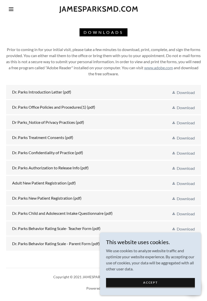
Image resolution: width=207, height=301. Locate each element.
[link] (98, 10)
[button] (11, 9)
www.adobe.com (158, 67)
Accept (150, 282)
